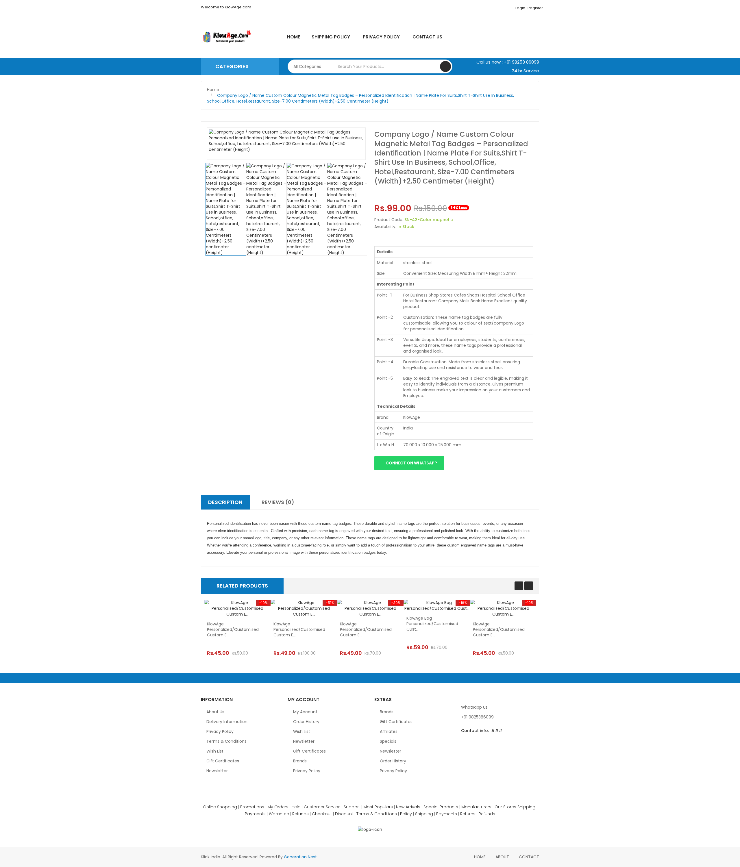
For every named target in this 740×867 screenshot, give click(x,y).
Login (520, 8)
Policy (406, 814)
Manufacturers (476, 807)
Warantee (279, 814)
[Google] (476, 744)
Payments (255, 814)
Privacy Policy (220, 731)
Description (225, 502)
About (502, 857)
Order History (306, 722)
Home (213, 89)
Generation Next (300, 857)
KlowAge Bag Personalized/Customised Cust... (432, 624)
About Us (215, 712)
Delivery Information (226, 722)
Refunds (300, 814)
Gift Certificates (222, 761)
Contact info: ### (481, 730)
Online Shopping (220, 807)
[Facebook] (489, 744)
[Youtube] (502, 744)
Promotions (252, 807)
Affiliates (388, 731)
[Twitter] (464, 744)
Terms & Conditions (226, 741)
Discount (344, 814)
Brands (300, 761)
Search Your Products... (445, 66)
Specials (388, 741)
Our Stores (505, 807)
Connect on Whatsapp (411, 463)
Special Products (440, 807)
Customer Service (322, 807)
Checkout (322, 814)
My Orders (277, 807)
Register (535, 8)
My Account (305, 712)
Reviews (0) (278, 502)
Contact (529, 857)
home (480, 857)
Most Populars (378, 807)
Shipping (526, 807)
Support (352, 807)
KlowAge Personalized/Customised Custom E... (233, 629)
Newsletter (217, 771)
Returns (468, 814)
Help (296, 807)
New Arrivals (408, 807)
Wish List (214, 751)
